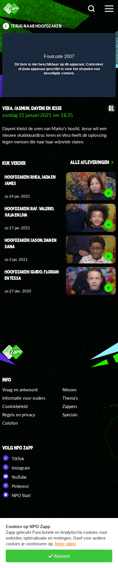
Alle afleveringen (89, 162)
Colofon (10, 422)
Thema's (70, 398)
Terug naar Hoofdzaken (36, 26)
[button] (96, 41)
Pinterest (20, 486)
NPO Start (21, 495)
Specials (70, 414)
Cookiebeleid (14, 406)
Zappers (69, 406)
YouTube (19, 477)
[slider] (58, 90)
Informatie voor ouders (24, 398)
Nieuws (69, 389)
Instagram (20, 467)
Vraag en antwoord (20, 389)
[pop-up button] (85, 41)
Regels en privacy (18, 414)
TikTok (17, 458)
